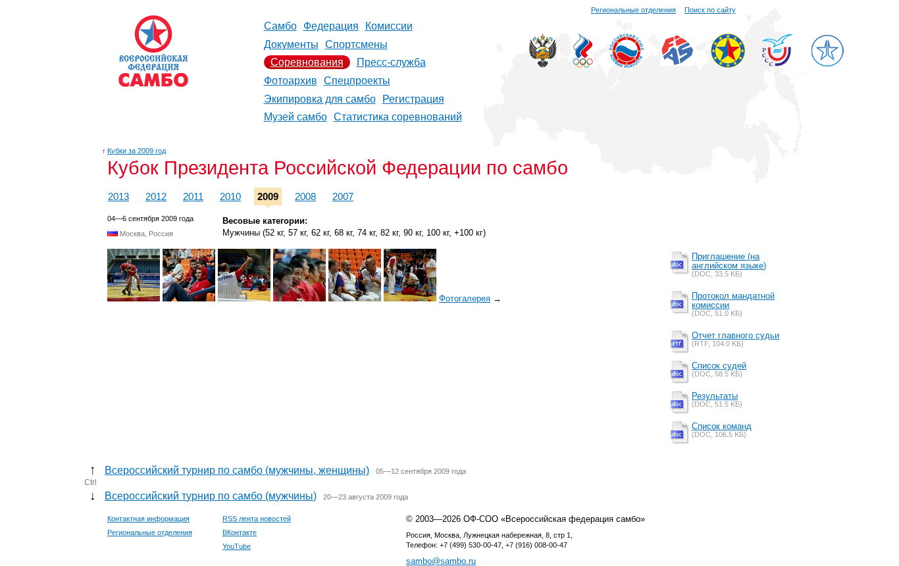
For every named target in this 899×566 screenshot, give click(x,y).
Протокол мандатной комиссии (733, 300)
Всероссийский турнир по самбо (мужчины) (211, 496)
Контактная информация (148, 519)
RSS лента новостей (256, 519)
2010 (230, 196)
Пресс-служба (391, 62)
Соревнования (307, 62)
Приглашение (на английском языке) (729, 260)
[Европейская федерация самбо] (728, 64)
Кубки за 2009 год (136, 151)
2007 (342, 196)
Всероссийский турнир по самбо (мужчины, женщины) (237, 470)
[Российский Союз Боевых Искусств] (626, 64)
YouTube (236, 546)
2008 (305, 196)
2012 (156, 196)
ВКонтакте (239, 532)
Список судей (719, 366)
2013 (118, 196)
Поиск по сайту (710, 10)
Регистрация (413, 99)
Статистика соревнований (398, 116)
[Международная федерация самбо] (677, 62)
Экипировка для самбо (320, 99)
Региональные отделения (633, 10)
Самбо (280, 26)
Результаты (715, 396)
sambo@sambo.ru (441, 561)
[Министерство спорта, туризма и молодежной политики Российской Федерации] (542, 64)
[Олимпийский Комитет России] (583, 64)
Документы (291, 44)
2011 (193, 196)
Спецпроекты (357, 80)
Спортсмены (356, 44)
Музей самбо (295, 116)
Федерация (331, 26)
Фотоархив (290, 80)
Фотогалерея (464, 298)
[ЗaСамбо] (827, 64)
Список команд (722, 426)
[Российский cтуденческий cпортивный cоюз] (777, 62)
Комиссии (389, 26)
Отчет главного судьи (735, 335)
